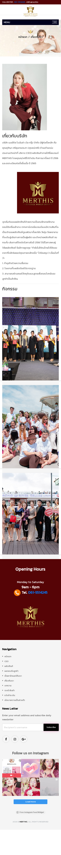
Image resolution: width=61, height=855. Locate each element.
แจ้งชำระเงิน (9, 695)
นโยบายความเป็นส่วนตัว (14, 700)
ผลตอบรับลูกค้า (11, 671)
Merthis (23, 821)
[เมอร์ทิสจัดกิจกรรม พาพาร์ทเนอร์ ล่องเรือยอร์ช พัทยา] (30, 426)
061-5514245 (19, 2)
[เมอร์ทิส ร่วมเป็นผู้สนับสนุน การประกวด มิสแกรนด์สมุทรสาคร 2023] (30, 338)
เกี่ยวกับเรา (9, 680)
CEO (6, 661)
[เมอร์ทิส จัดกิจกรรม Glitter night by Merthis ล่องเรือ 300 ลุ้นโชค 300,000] (30, 513)
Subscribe (51, 727)
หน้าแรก (22, 37)
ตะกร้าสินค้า (9, 690)
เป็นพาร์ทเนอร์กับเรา (13, 675)
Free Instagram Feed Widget (32, 812)
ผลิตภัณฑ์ (8, 666)
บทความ (7, 685)
